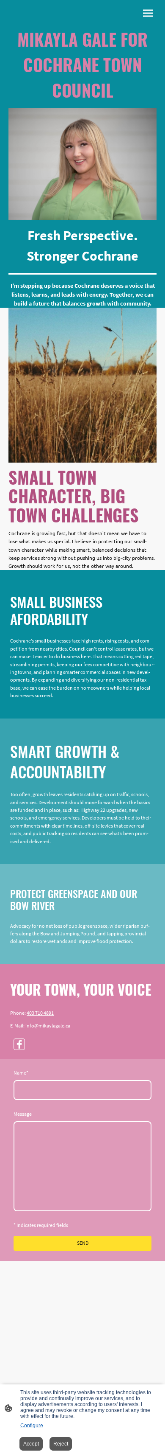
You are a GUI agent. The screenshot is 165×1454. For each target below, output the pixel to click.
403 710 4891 (40, 1013)
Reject (60, 1444)
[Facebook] (19, 1044)
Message (23, 1114)
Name (21, 1072)
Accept (31, 1444)
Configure (31, 1426)
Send (82, 1243)
